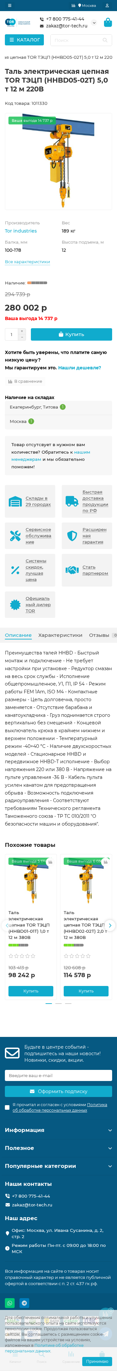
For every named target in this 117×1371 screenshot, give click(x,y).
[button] (7, 925)
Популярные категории (40, 1166)
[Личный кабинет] (107, 5)
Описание (18, 635)
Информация (25, 1130)
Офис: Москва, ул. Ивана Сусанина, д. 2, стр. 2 (57, 1233)
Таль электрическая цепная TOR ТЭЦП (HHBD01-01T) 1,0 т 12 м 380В (29, 925)
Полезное (19, 1148)
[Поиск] (104, 40)
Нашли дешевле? (79, 368)
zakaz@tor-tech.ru (66, 25)
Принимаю (97, 1361)
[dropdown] (10, 5)
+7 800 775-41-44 (65, 19)
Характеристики (60, 635)
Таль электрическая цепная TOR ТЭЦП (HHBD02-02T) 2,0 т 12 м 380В (85, 925)
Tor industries (21, 231)
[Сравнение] (73, 5)
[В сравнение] (50, 862)
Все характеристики (27, 261)
